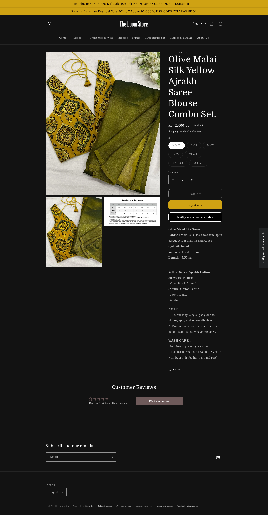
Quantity (173, 171)
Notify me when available (195, 217)
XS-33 (178, 146)
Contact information (187, 506)
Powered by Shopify (83, 506)
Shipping (173, 131)
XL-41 (195, 155)
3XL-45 (200, 164)
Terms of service (144, 506)
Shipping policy (165, 506)
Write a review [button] (159, 401)
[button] (50, 23)
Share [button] (176, 369)
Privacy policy (123, 506)
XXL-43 (179, 164)
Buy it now (195, 205)
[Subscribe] (112, 457)
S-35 (196, 146)
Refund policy (105, 506)
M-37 (212, 146)
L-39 (177, 155)
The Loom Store (63, 506)
